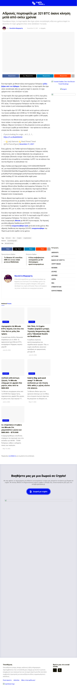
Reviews (54, 268)
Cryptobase (56, 264)
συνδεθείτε (12, 456)
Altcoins (54, 256)
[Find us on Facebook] (55, 670)
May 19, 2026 (6, 448)
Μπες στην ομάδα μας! (28, 680)
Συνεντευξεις (56, 287)
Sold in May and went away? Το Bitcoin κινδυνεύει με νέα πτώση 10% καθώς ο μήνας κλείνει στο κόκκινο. (38, 383)
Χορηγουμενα (56, 291)
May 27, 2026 (32, 402)
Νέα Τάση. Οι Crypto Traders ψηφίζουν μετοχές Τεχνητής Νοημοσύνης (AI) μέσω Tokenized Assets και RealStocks (38, 331)
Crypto (19, 238)
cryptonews (27, 238)
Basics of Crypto (58, 260)
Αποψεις (54, 275)
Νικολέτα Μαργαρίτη (16, 28)
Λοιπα (53, 279)
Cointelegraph (12, 240)
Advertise (16, 680)
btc (14, 238)
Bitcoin (8, 238)
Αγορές (43, 28)
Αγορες (5, 321)
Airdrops (54, 252)
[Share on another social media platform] (72, 76)
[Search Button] (73, 3)
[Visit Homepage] (38, 3)
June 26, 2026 (6, 350)
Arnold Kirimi (9, 243)
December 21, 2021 (26, 144)
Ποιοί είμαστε (7, 680)
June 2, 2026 (6, 402)
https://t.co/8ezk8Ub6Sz (13, 137)
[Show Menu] (3, 3)
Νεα (52, 283)
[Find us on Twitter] (60, 670)
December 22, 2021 (32, 28)
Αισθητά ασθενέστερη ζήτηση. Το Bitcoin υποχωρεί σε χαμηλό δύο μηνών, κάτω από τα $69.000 (11, 383)
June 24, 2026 (32, 355)
